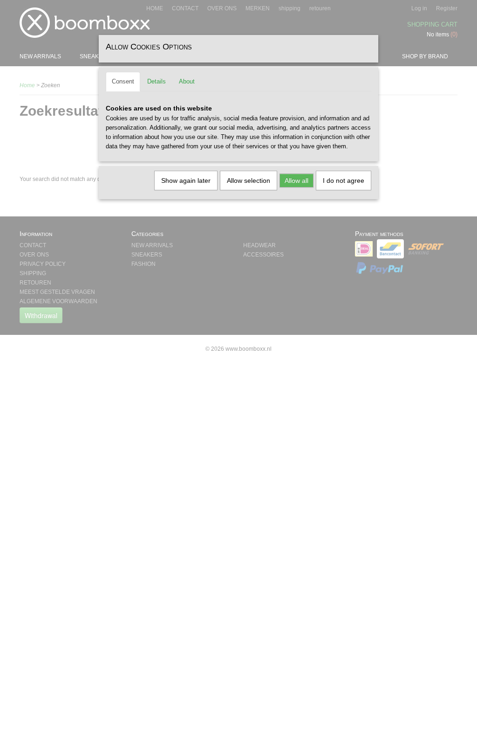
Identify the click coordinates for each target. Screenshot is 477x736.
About (187, 81)
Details (156, 81)
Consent (123, 81)
